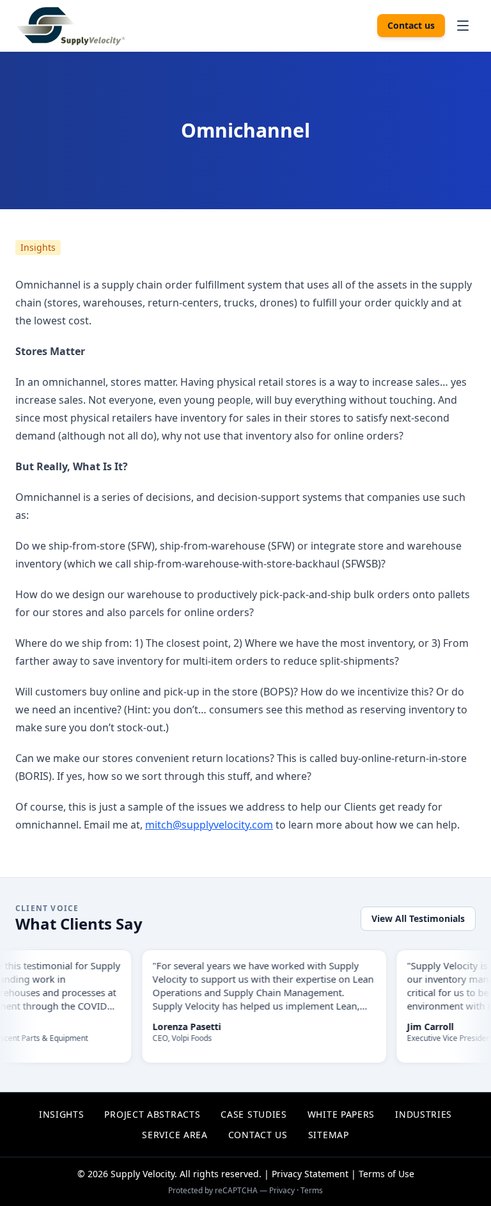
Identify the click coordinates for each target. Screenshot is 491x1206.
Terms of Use (386, 1174)
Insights (38, 247)
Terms (311, 1190)
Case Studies (253, 1114)
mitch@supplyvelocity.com (209, 825)
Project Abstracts (152, 1114)
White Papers (341, 1114)
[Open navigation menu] (463, 25)
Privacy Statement (310, 1174)
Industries (423, 1114)
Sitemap (328, 1135)
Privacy (282, 1190)
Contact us (411, 25)
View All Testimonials (418, 918)
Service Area (174, 1135)
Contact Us (258, 1135)
